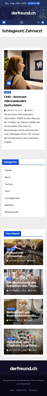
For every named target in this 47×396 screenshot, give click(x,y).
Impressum (33, 390)
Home (12, 390)
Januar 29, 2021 (15, 110)
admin (30, 110)
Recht (8, 177)
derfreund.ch (23, 13)
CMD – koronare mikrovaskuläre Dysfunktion (15, 101)
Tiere (7, 191)
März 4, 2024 (15, 320)
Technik (9, 184)
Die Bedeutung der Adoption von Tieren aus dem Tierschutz (22, 286)
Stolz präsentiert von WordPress (16, 380)
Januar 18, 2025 (17, 261)
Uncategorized (12, 198)
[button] (38, 22)
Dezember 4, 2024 (18, 290)
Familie (7, 92)
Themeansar (25, 384)
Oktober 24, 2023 (18, 350)
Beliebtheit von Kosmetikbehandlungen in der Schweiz (23, 315)
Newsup (40, 380)
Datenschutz (21, 390)
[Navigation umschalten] (22, 22)
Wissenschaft (11, 212)
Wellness (9, 205)
